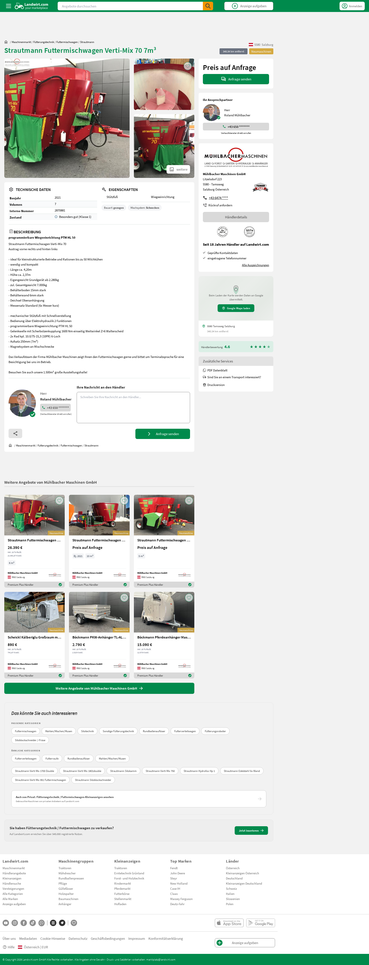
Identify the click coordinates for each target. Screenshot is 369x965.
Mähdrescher (67, 873)
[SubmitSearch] (208, 6)
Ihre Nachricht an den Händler (101, 387)
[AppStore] (229, 923)
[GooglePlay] (260, 923)
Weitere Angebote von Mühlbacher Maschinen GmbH (50, 482)
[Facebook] (23, 923)
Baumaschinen (68, 899)
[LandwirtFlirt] (74, 923)
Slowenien (233, 899)
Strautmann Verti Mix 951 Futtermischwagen (40, 780)
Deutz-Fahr (177, 904)
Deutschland (234, 878)
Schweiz (231, 888)
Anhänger (65, 904)
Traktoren (65, 868)
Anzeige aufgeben (14, 904)
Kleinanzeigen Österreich (242, 873)
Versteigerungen (13, 888)
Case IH (175, 888)
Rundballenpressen (71, 878)
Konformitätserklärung (165, 938)
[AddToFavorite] (188, 66)
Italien (230, 893)
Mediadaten (28, 938)
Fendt (174, 868)
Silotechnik (87, 731)
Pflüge (63, 883)
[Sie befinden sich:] (7, 41)
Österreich (233, 868)
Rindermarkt (122, 883)
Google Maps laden (238, 308)
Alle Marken (10, 899)
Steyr (173, 878)
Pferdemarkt (122, 888)
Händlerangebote (14, 873)
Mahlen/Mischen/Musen (58, 731)
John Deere (177, 873)
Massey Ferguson (181, 899)
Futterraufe (52, 758)
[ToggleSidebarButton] (8, 6)
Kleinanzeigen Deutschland (244, 883)
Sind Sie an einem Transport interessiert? (234, 377)
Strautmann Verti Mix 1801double (82, 771)
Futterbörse (121, 893)
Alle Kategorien (13, 893)
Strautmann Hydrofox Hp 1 (199, 771)
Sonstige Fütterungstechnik (118, 731)
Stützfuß (112, 197)
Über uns (9, 938)
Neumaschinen (261, 51)
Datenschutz (78, 938)
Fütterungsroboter (215, 731)
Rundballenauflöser (154, 731)
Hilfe (11, 946)
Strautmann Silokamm (123, 771)
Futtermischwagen (25, 731)
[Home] (31, 6)
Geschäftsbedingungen (108, 938)
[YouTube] (6, 923)
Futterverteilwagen (185, 731)
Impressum (136, 938)
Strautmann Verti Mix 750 (160, 771)
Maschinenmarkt (14, 868)
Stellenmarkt (122, 899)
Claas (174, 893)
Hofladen (120, 904)
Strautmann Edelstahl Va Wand (242, 771)
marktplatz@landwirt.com (161, 959)
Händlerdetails (236, 216)
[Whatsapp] (41, 923)
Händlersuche (12, 883)
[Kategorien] (53, 923)
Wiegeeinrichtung (162, 197)
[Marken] (62, 923)
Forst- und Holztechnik (129, 878)
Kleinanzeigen (12, 878)
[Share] (15, 433)
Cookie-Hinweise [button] (52, 938)
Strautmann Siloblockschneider (93, 780)
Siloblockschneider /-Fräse (30, 740)
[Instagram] (15, 923)
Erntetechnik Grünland (129, 873)
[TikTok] (32, 923)
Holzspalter (66, 893)
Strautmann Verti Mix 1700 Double (34, 771)
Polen (229, 904)
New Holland (178, 883)
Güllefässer (66, 888)
